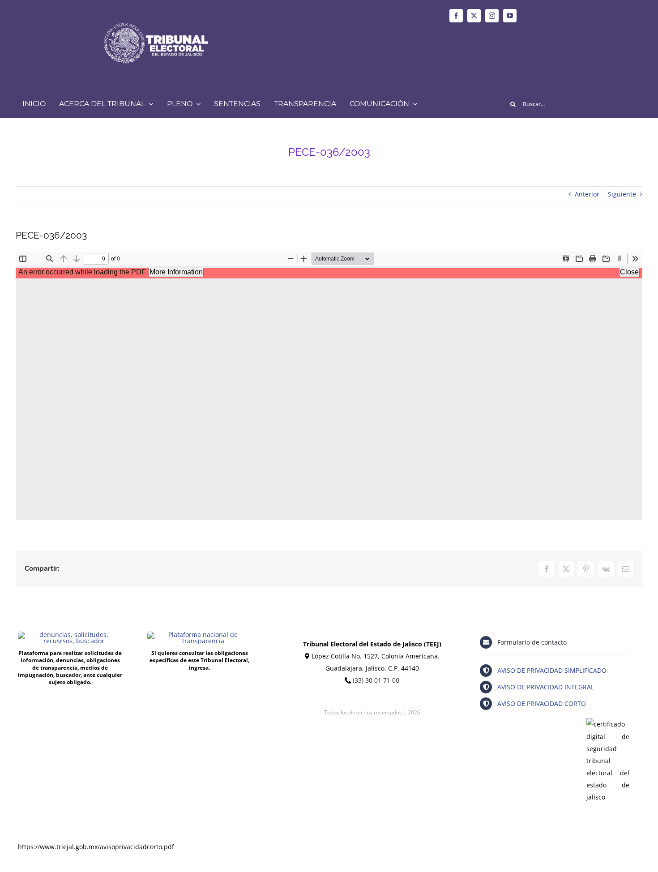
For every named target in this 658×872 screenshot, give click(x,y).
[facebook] (456, 15)
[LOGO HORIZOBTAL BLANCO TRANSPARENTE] (156, 16)
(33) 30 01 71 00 (376, 680)
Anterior (587, 194)
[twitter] (474, 15)
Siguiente (622, 194)
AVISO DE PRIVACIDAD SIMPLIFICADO (552, 670)
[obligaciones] (199, 634)
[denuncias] (70, 634)
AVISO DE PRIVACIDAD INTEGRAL (545, 687)
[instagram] (492, 15)
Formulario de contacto (532, 642)
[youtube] (510, 15)
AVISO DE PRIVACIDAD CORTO (541, 703)
